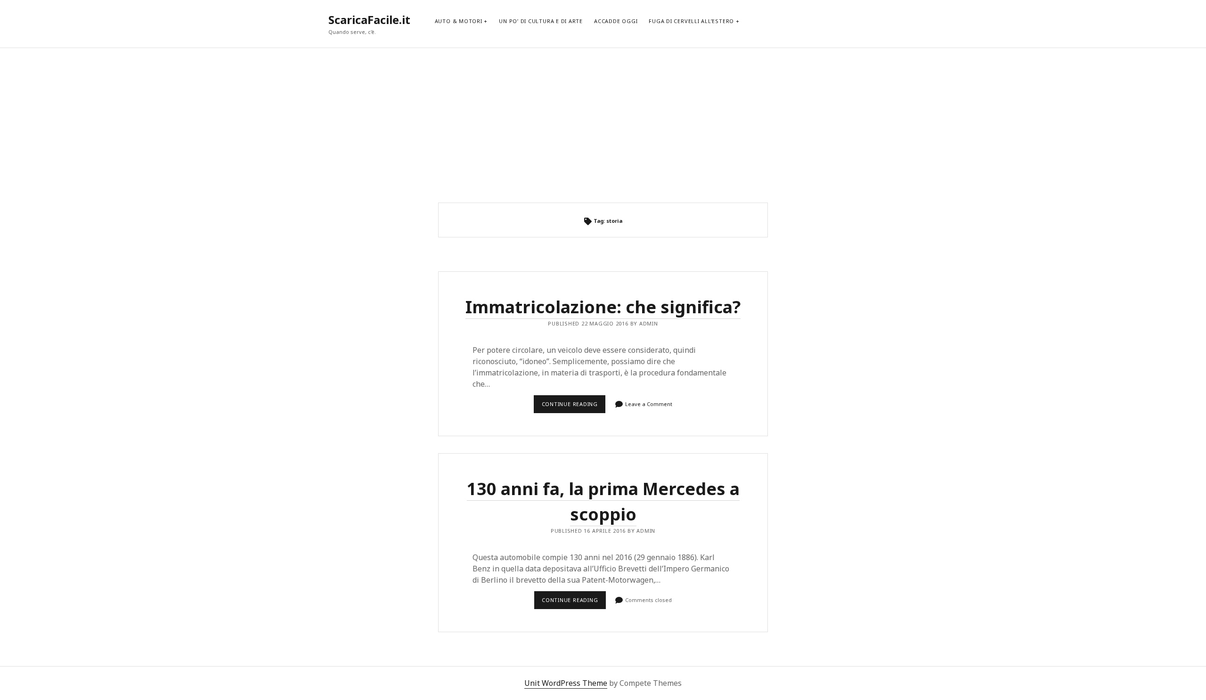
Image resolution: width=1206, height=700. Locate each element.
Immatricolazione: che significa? (603, 306)
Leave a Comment (648, 403)
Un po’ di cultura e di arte (541, 20)
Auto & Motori (458, 20)
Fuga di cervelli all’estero (691, 20)
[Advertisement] (603, 125)
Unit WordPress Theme (565, 683)
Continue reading (572, 406)
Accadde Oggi (615, 20)
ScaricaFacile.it (369, 19)
